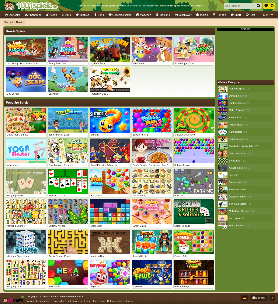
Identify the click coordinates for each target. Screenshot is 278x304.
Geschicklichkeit (121, 14)
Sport (238, 14)
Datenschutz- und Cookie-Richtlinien (72, 301)
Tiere (252, 14)
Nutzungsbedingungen (38, 301)
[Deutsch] (244, 298)
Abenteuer (35, 14)
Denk (101, 14)
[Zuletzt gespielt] (272, 6)
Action (53, 14)
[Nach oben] (272, 298)
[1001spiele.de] (31, 5)
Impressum (99, 301)
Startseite (14, 14)
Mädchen (145, 14)
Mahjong (165, 14)
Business (260, 298)
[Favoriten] (266, 6)
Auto (68, 14)
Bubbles (84, 14)
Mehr (266, 14)
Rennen (221, 14)
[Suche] (258, 6)
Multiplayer (185, 14)
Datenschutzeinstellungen (120, 301)
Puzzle (204, 14)
